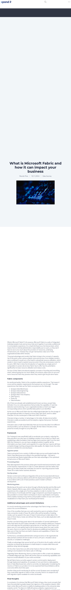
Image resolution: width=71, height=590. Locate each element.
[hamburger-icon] (21, 6)
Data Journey (47, 176)
